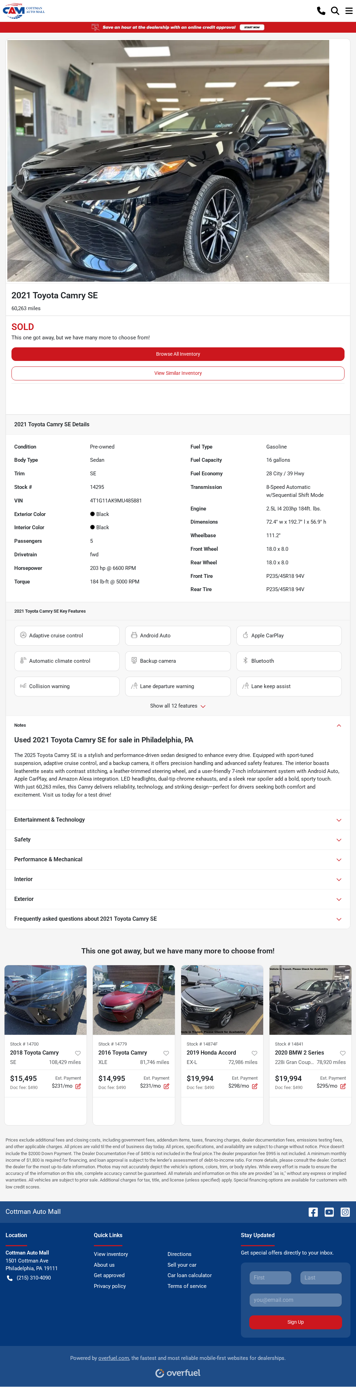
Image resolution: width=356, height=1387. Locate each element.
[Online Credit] (178, 27)
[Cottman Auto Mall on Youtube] (326, 1212)
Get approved (109, 1275)
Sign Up (296, 1322)
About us (104, 1265)
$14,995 (111, 1078)
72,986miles (243, 1062)
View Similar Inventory (178, 373)
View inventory (111, 1254)
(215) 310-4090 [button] (34, 1278)
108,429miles (65, 1062)
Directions (180, 1254)
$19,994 (200, 1078)
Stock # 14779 (112, 1044)
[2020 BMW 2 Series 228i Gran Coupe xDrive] (310, 1000)
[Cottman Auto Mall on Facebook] (310, 1212)
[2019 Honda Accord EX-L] (222, 1000)
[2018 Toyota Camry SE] (46, 1000)
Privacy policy (110, 1286)
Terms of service (187, 1286)
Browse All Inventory (178, 354)
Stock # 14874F (202, 1044)
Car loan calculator (190, 1275)
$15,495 (23, 1078)
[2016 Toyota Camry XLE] (134, 1000)
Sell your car (182, 1265)
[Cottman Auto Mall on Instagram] (342, 1212)
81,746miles (154, 1062)
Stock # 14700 (24, 1044)
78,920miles (331, 1062)
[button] (321, 11)
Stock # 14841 (289, 1044)
